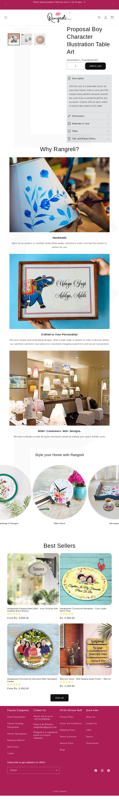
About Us (90, 717)
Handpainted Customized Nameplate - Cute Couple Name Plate (83, 610)
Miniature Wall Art (16, 740)
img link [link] (60, 159)
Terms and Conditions (71, 723)
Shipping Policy (67, 730)
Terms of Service (68, 736)
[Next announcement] (113, 4)
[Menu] (6, 17)
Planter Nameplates (17, 734)
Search (89, 736)
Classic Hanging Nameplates (15, 725)
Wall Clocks (13, 747)
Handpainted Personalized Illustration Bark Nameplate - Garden (32, 680)
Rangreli (63, 791)
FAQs (88, 730)
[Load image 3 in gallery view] (40, 39)
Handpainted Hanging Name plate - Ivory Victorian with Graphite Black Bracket (32, 610)
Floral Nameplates (16, 717)
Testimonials (92, 743)
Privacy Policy (67, 717)
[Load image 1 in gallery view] (14, 39)
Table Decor (60, 523)
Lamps (10, 753)
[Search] (99, 17)
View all (59, 698)
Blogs (62, 750)
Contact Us (91, 723)
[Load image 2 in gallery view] (27, 39)
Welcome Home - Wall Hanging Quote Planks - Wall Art (85, 679)
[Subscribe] (56, 770)
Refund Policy (67, 743)
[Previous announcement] (5, 4)
